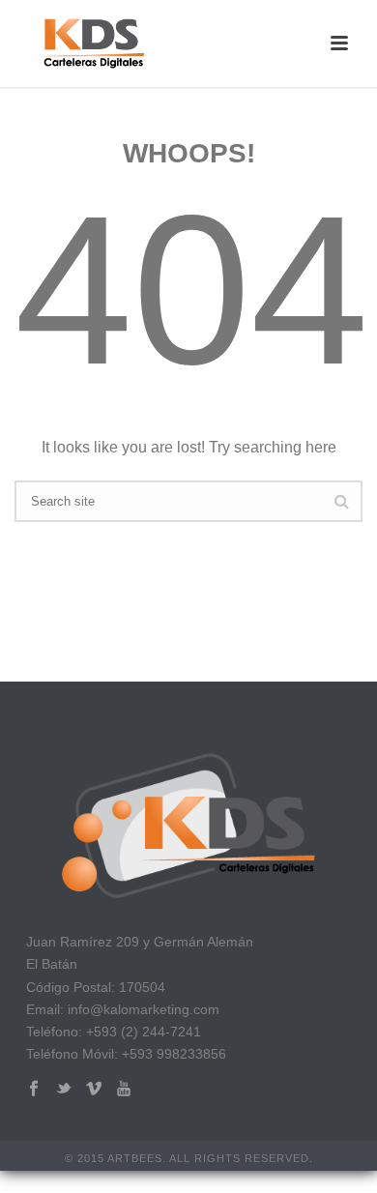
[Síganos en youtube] (123, 1089)
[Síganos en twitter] (64, 1089)
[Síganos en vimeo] (94, 1089)
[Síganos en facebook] (34, 1089)
